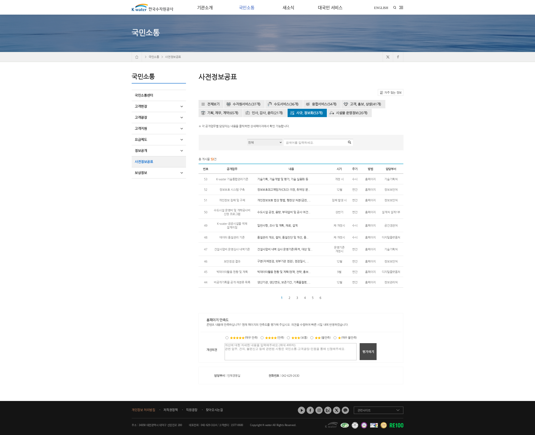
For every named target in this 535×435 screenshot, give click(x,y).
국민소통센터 (144, 95)
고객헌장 (141, 106)
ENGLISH (381, 8)
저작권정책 (170, 410)
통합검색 (394, 7)
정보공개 (141, 151)
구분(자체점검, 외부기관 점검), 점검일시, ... (283, 261)
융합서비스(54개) (324, 104)
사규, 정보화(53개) (309, 113)
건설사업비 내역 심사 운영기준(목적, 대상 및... (284, 249)
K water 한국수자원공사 (152, 7)
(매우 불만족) (349, 337)
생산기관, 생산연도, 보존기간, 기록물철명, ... (283, 282)
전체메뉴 (401, 7)
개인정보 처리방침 (143, 410)
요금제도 (141, 140)
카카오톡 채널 (345, 410)
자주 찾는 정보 (393, 92)
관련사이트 (364, 410)
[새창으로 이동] (388, 57)
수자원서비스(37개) (247, 104)
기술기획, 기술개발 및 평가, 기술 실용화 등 (282, 179)
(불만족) (326, 337)
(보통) (303, 337)
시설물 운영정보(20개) (352, 113)
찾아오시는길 (214, 410)
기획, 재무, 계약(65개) (222, 113)
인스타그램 (319, 410)
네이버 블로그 (327, 410)
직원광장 (191, 410)
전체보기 (213, 104)
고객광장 (141, 117)
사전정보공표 (144, 162)
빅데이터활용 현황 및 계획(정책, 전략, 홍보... (284, 271)
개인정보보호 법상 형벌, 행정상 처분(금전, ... (284, 200)
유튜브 (301, 410)
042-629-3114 (209, 425)
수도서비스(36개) (286, 104)
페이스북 (310, 410)
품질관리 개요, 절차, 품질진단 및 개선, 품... (282, 237)
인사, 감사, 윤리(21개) (267, 113)
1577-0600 (237, 425)
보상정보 (141, 173)
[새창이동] (344, 424)
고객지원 (141, 128)
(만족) (280, 337)
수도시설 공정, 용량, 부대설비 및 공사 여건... (283, 212)
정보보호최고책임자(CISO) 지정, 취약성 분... (283, 189)
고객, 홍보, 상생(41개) (365, 104)
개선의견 (211, 349)
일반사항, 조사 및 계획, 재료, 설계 (277, 225)
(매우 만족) (251, 337)
